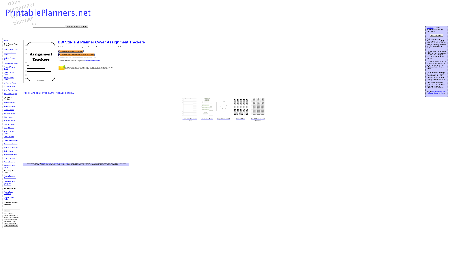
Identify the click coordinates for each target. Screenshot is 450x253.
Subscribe (68, 67)
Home (6, 40)
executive (97, 60)
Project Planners (9, 158)
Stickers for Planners (11, 147)
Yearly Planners (9, 128)
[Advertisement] (45, 33)
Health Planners (9, 151)
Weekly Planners (9, 120)
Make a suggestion (11, 225)
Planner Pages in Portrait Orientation (10, 177)
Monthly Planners (9, 124)
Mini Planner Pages (10, 94)
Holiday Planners (9, 113)
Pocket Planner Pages (9, 73)
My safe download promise (64, 57)
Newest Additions (9, 103)
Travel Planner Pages (11, 63)
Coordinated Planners (11, 140)
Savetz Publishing (46, 163)
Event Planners (9, 110)
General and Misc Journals (10, 166)
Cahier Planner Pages (11, 49)
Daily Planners (8, 117)
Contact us (57, 163)
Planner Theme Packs (9, 198)
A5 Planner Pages (10, 83)
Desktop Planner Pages (9, 59)
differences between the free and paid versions (436, 92)
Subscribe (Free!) (436, 35)
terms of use (92, 57)
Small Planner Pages (11, 90)
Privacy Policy (64, 163)
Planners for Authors (10, 144)
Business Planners (10, 106)
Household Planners (10, 155)
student (86, 60)
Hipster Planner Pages (9, 78)
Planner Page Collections (8, 193)
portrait (91, 60)
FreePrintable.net (94, 68)
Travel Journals (9, 137)
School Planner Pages (9, 132)
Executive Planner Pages (10, 54)
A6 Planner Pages (10, 86)
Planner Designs (9, 162)
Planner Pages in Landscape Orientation (9, 183)
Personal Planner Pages (9, 68)
